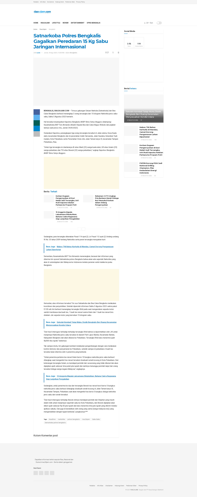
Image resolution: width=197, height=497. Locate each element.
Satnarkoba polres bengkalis (55, 422)
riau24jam (86, 419)
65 (110, 207)
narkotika (61, 419)
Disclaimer (50, 2)
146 (71, 221)
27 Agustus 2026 (62, 207)
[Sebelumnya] (79, 229)
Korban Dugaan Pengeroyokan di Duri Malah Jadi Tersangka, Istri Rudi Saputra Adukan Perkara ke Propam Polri (67, 200)
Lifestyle (56, 23)
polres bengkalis (74, 419)
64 (155, 176)
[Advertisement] (81, 173)
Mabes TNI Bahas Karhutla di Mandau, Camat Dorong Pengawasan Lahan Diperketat (149, 132)
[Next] (83, 229)
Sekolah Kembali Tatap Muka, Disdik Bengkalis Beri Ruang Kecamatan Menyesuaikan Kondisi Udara (143, 114)
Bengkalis (52, 29)
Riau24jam (45, 23)
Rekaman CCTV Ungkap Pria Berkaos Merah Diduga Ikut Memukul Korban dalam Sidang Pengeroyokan (107, 200)
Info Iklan (43, 2)
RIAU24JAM (134, 490)
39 (71, 207)
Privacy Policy (80, 2)
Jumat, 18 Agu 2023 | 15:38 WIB (54, 53)
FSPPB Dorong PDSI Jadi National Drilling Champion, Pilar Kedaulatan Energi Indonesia (151, 168)
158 (155, 140)
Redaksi (36, 2)
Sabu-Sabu (96, 419)
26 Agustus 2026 (101, 207)
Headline (52, 419)
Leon (38, 53)
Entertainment (77, 23)
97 (141, 120)
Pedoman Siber (70, 2)
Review (65, 23)
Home (36, 23)
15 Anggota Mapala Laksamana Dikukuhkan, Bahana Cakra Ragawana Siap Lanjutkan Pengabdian (68, 215)
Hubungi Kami (59, 2)
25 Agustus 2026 (62, 221)
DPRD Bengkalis (93, 23)
